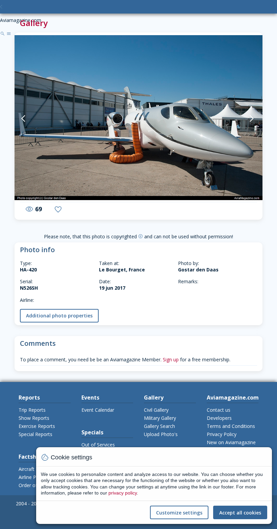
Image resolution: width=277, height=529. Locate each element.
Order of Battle (35, 485)
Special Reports (35, 434)
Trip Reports (32, 410)
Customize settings (179, 512)
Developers (219, 418)
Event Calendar (97, 410)
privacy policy (122, 493)
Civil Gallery (156, 410)
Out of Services (98, 444)
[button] (32, 118)
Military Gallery (160, 418)
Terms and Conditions (231, 426)
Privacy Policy (221, 434)
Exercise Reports (37, 426)
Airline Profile (33, 477)
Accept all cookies (240, 512)
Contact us (218, 410)
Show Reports (34, 418)
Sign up (171, 359)
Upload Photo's (161, 434)
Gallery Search (159, 426)
